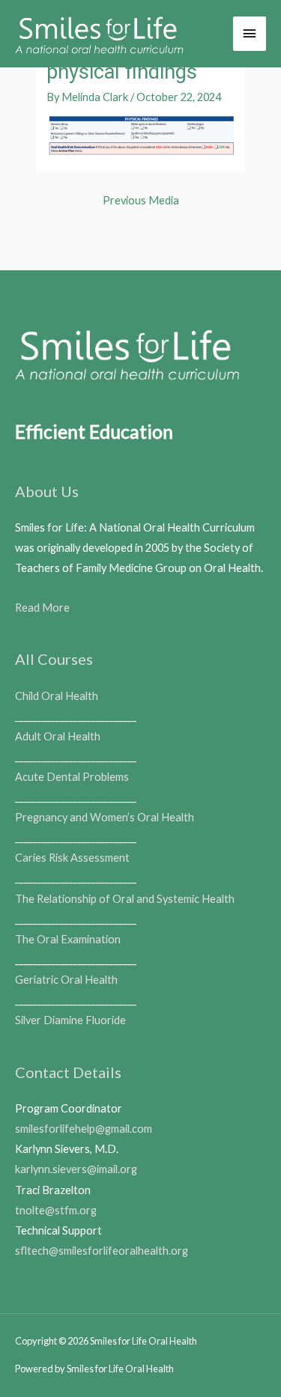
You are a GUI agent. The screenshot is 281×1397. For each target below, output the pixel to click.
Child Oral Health (56, 696)
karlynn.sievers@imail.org (76, 1169)
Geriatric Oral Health (66, 979)
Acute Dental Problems (72, 776)
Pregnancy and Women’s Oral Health (104, 817)
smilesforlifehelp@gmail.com (83, 1128)
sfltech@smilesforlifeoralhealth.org (101, 1250)
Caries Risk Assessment (72, 857)
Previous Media (141, 200)
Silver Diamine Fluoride (70, 1020)
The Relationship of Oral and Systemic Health (125, 898)
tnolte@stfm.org (56, 1210)
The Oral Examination (68, 939)
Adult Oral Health (57, 736)
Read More (42, 607)
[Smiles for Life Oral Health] (99, 33)
